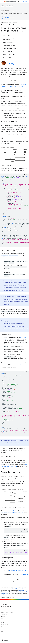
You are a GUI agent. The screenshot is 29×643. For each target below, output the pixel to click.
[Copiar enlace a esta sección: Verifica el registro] (16, 456)
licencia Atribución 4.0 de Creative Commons (17, 588)
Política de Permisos (13, 511)
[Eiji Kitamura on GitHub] (9, 64)
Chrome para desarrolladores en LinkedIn (10, 629)
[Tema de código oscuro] (25, 175)
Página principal (4, 22)
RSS (2, 631)
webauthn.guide (21, 364)
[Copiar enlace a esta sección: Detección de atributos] (17, 165)
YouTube (3, 626)
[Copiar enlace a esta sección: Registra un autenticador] (17, 250)
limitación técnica (13, 301)
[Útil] (11, 25)
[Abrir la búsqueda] (18, 1)
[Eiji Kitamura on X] (7, 64)
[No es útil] (13, 25)
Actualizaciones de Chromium (7, 612)
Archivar (3, 616)
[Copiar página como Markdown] (22, 31)
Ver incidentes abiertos (6, 606)
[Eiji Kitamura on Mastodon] (11, 64)
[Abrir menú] (2, 1)
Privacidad (10, 636)
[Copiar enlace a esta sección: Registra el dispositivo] (18, 121)
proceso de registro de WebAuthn (9, 255)
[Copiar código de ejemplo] (27, 175)
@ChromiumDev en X (5, 624)
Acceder (25, 1)
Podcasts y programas (6, 618)
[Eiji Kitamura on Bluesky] (13, 64)
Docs (2, 6)
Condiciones (3, 636)
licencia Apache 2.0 (22, 590)
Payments (9, 6)
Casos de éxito (4, 614)
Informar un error (4, 604)
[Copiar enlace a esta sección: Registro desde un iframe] (21, 472)
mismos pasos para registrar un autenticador (12, 512)
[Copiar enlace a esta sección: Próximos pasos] (14, 558)
